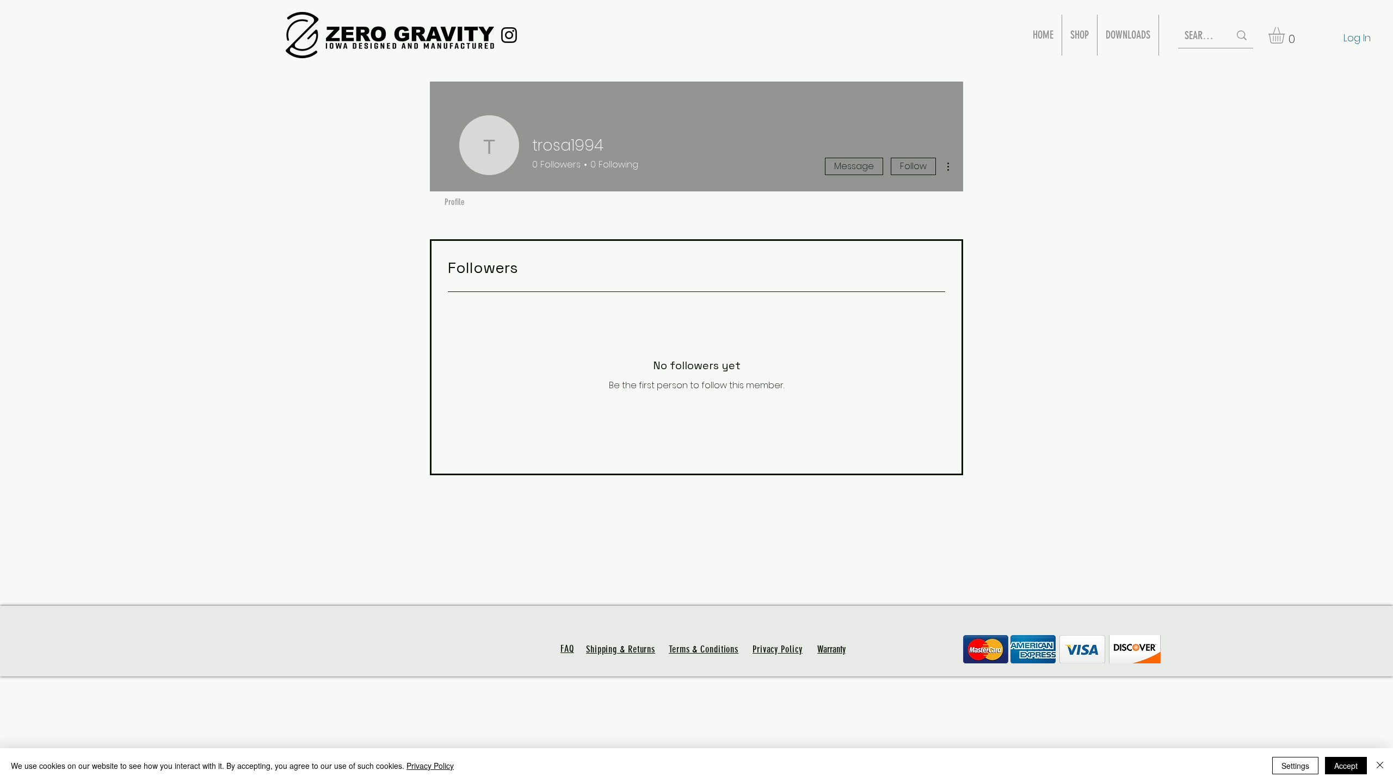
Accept (1346, 765)
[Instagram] (509, 35)
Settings (1295, 765)
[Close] (1379, 765)
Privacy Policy (430, 765)
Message (854, 166)
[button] (1286, 35)
